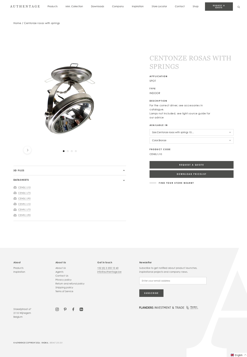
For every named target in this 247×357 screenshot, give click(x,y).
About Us (60, 267)
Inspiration (138, 6)
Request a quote (219, 7)
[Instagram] (57, 309)
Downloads (97, 6)
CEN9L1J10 (24, 204)
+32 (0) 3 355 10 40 (107, 267)
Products (52, 6)
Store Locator (159, 6)
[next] (27, 150)
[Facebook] (73, 309)
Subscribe (151, 293)
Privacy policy (63, 279)
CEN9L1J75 (24, 209)
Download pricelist (192, 174)
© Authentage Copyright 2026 (26, 343)
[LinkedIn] (81, 309)
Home (17, 23)
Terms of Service (64, 291)
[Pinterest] (65, 309)
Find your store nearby (176, 183)
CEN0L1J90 (24, 198)
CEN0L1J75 (24, 192)
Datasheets (21, 179)
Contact (180, 6)
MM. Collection (74, 6)
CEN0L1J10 (24, 187)
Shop (196, 6)
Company (118, 6)
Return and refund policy (70, 283)
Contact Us (61, 275)
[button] (238, 355)
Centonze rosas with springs (42, 23)
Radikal (45, 343)
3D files (19, 170)
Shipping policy (64, 287)
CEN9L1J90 (24, 215)
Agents (59, 271)
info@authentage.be (109, 271)
